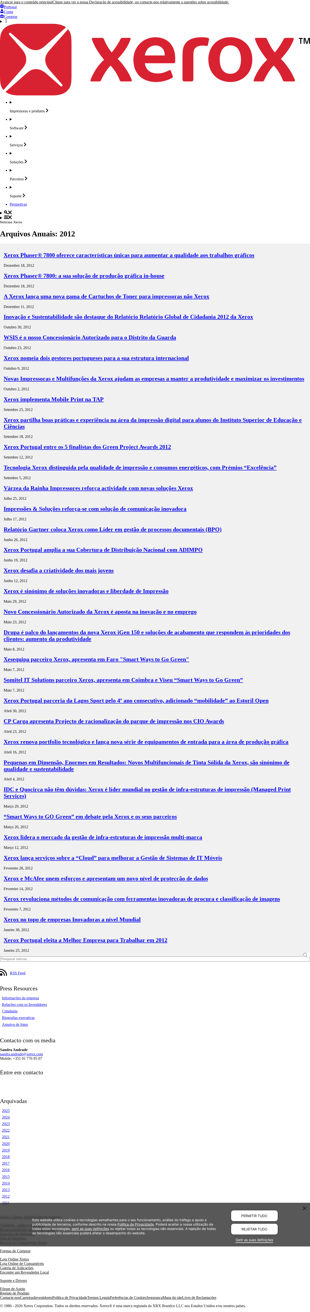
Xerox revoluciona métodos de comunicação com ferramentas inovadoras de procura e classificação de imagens (142, 899)
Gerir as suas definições (254, 1240)
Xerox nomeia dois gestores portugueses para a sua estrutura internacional (96, 358)
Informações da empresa (20, 998)
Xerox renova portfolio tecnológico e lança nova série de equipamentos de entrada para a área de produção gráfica (146, 742)
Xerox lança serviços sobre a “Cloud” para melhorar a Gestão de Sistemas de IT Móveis (113, 858)
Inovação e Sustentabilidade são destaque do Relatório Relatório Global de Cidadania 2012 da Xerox (128, 317)
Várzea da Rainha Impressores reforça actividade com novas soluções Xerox (98, 488)
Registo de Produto (14, 1293)
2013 (6, 1190)
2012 (6, 1196)
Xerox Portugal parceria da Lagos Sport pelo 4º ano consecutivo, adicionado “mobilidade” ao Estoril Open (136, 700)
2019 (6, 1150)
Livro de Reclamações (199, 1297)
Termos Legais (98, 1297)
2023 (6, 1124)
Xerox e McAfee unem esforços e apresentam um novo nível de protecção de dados (106, 878)
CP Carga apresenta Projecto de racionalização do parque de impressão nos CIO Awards (114, 721)
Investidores (43, 1297)
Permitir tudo (254, 1216)
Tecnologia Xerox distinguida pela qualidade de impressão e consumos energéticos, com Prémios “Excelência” (140, 467)
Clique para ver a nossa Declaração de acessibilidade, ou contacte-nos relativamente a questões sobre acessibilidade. (141, 2)
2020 (6, 1144)
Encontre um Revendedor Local (24, 1272)
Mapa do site (172, 1297)
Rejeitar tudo (254, 1229)
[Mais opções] (155, 21)
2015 (6, 1177)
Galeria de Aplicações (16, 1268)
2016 (6, 1170)
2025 (6, 1111)
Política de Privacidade (69, 1297)
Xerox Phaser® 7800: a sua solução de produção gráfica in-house (84, 276)
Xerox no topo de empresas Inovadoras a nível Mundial (72, 919)
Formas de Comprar (15, 1251)
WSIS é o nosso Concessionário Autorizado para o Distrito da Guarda (90, 337)
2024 (6, 1117)
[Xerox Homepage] (155, 94)
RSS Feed (17, 973)
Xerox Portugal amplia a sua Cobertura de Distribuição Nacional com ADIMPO (103, 550)
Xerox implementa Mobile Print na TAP (54, 399)
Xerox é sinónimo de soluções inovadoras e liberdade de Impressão (86, 591)
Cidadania (9, 1011)
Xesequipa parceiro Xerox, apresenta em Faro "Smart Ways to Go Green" (96, 659)
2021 (6, 1137)
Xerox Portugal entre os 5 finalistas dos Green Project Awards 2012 (87, 447)
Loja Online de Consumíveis (22, 1264)
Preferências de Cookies (128, 1297)
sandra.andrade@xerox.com (21, 1054)
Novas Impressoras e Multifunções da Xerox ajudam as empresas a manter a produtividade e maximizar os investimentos (154, 379)
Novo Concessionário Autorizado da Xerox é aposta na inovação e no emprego (100, 612)
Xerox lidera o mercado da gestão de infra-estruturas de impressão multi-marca (103, 837)
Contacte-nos (10, 1297)
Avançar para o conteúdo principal (26, 2)
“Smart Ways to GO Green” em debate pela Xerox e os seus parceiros (90, 816)
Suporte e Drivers (13, 1281)
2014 (6, 1183)
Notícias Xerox (11, 222)
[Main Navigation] (155, 217)
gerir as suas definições (90, 1228)
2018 (6, 1157)
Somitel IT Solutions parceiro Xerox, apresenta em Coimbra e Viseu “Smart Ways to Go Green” (123, 680)
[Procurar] (155, 212)
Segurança (155, 1297)
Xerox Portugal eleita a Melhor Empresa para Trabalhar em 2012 (85, 940)
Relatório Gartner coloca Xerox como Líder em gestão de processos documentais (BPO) (113, 529)
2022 (6, 1130)
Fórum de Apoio (12, 1289)
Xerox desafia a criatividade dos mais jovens (59, 570)
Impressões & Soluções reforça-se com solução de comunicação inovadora (95, 509)
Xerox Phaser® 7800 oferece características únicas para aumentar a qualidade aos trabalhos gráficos (129, 255)
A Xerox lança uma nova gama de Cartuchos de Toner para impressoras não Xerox (106, 296)
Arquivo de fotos (15, 1024)
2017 (6, 1163)
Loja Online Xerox (14, 1259)
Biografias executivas (18, 1018)
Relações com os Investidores (24, 1005)
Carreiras (27, 1297)
